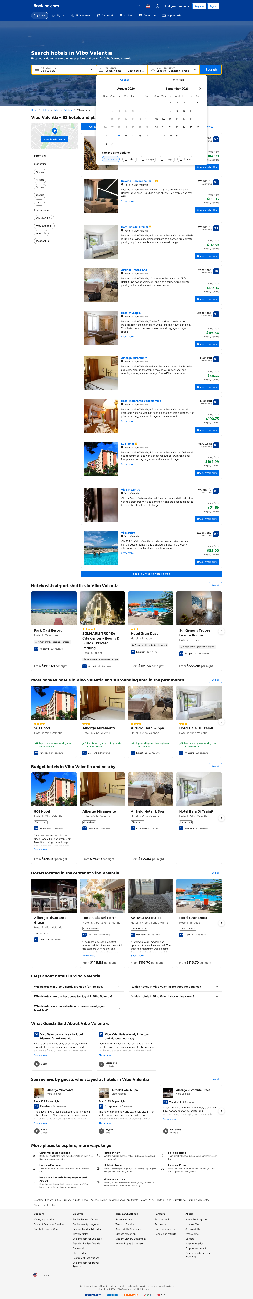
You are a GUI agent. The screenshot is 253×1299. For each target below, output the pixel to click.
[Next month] (200, 88)
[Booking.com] (46, 6)
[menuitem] (39, 15)
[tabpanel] (151, 124)
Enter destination (49, 68)
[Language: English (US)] (148, 6)
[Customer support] (158, 6)
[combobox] (64, 71)
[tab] (125, 79)
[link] (54, 172)
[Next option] (221, 631)
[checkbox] (146, 102)
